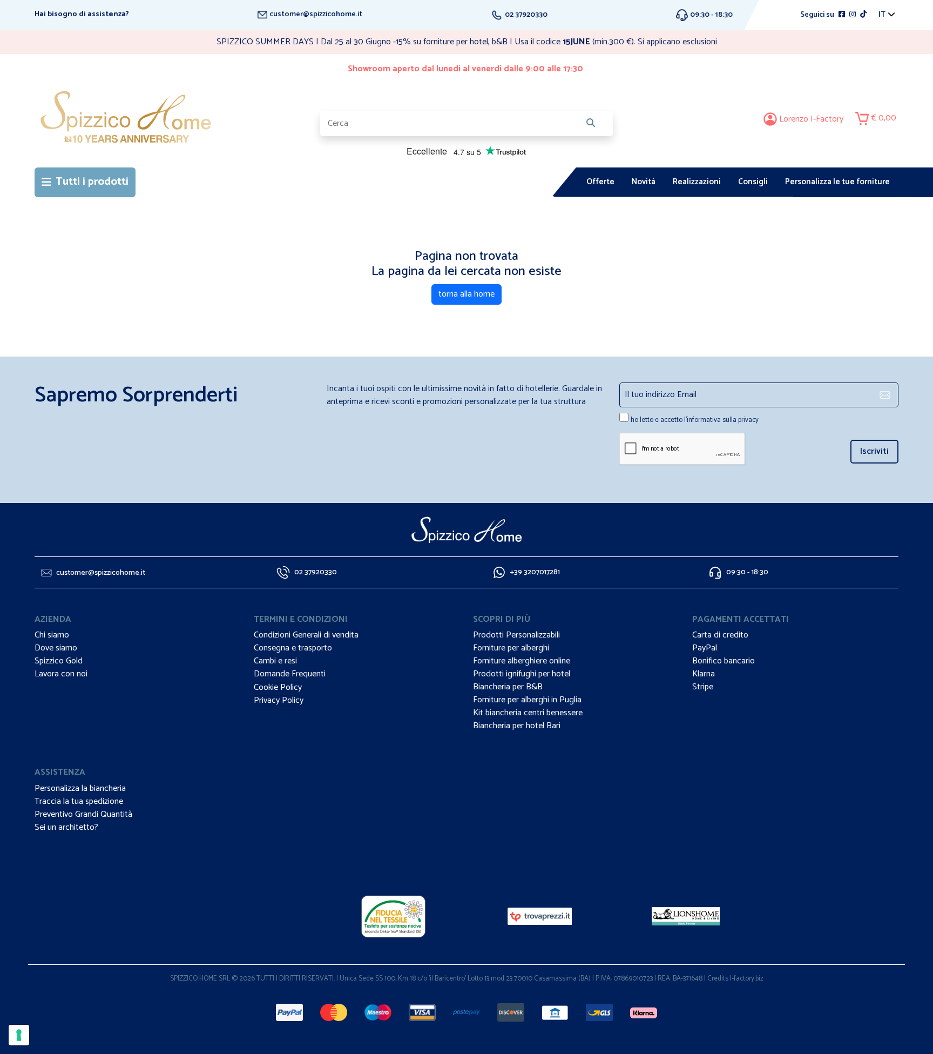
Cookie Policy (278, 687)
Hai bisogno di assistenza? (82, 14)
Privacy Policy (278, 700)
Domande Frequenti (290, 674)
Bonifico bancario (723, 661)
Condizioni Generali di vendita (306, 635)
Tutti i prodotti (92, 182)
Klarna (703, 674)
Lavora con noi (61, 674)
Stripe (702, 687)
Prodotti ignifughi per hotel (521, 674)
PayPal (704, 648)
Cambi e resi (275, 661)
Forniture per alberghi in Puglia (527, 700)
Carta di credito (720, 635)
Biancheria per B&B (508, 687)
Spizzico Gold (59, 661)
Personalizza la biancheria (80, 788)
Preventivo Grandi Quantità (83, 814)
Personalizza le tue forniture (837, 182)
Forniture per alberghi (511, 648)
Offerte (600, 182)
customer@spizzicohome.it (315, 14)
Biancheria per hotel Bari (516, 726)
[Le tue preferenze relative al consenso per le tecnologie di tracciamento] (19, 1035)
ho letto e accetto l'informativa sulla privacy (695, 420)
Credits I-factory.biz (735, 978)
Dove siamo (56, 648)
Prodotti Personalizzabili (516, 635)
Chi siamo (52, 635)
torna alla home (466, 294)
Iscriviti (874, 451)
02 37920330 (525, 15)
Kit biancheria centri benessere (528, 713)
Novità (643, 182)
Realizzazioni (697, 182)
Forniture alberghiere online (521, 661)
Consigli (753, 182)
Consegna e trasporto (293, 648)
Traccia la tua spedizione (79, 801)
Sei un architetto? (66, 827)
